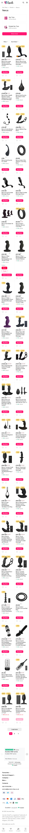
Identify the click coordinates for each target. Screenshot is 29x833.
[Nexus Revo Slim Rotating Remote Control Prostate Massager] (21, 322)
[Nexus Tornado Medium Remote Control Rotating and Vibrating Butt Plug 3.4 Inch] (21, 562)
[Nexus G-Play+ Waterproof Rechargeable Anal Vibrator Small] (7, 246)
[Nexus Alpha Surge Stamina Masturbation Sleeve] (7, 664)
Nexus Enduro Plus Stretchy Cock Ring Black (21, 161)
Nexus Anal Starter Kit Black (7, 224)
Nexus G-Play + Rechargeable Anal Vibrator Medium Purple (7, 334)
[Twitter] (8, 792)
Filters (5, 41)
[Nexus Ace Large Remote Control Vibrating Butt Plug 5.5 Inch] (7, 51)
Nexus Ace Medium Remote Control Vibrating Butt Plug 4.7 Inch (7, 710)
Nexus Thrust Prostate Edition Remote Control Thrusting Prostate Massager (21, 539)
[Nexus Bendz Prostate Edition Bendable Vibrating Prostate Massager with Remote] (7, 526)
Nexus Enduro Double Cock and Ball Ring (21, 608)
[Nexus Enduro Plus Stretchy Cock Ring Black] (21, 150)
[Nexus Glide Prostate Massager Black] (21, 182)
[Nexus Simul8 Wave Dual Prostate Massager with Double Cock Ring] (7, 562)
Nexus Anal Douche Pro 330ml (7, 160)
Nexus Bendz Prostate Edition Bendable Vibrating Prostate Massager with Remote (7, 539)
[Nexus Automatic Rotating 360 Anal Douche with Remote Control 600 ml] (21, 664)
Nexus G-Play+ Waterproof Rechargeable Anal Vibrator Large (21, 300)
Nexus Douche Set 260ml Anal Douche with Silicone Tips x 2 (21, 401)
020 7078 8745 (6, 786)
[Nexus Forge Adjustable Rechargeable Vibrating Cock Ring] (7, 492)
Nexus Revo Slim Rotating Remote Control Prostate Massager (20, 334)
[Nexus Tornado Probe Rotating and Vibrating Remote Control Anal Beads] (7, 597)
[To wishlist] (3, 75)
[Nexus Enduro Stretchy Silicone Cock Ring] (21, 213)
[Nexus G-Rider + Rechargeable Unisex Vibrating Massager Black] (7, 288)
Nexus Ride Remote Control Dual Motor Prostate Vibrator (21, 436)
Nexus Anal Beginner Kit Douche (7, 435)
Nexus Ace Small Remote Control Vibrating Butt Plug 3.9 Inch (21, 710)
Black (4, 268)
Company (5, 777)
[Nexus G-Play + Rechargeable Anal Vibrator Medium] (21, 246)
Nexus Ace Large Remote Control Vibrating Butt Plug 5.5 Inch (6, 63)
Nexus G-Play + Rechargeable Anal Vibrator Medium (21, 257)
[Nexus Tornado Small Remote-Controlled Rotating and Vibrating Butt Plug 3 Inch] (7, 457)
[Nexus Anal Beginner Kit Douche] (7, 425)
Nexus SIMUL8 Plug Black (21, 129)
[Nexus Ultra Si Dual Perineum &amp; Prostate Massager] (21, 51)
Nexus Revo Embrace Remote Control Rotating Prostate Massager (21, 368)
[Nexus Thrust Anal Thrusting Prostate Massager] (21, 457)
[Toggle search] (23, 2)
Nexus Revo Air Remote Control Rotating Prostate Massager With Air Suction (6, 402)
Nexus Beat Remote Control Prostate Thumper (7, 367)
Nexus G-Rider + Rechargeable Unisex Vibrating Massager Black (7, 300)
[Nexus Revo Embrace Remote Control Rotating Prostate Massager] (21, 356)
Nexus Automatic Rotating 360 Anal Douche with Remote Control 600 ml (21, 677)
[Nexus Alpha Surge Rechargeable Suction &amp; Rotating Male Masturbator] (7, 631)
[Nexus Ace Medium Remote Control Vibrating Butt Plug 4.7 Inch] (7, 698)
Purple (4, 271)
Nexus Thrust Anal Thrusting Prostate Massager (21, 469)
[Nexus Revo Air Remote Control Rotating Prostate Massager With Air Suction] (7, 389)
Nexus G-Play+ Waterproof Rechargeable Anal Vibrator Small (7, 258)
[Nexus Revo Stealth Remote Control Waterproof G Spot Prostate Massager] (7, 85)
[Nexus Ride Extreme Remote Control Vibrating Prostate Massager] (21, 492)
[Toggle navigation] (2, 2)
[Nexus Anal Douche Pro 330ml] (7, 150)
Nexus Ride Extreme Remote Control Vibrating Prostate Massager (21, 504)
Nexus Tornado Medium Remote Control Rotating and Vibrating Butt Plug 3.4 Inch (21, 574)
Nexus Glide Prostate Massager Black (21, 193)
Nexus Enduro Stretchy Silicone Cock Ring (20, 225)
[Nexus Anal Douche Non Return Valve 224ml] (21, 85)
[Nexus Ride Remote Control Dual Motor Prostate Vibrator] (21, 425)
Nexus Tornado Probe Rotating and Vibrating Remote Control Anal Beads (7, 609)
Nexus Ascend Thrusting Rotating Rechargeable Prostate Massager (21, 643)
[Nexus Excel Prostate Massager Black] (7, 182)
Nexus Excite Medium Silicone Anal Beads (7, 129)
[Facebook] (4, 792)
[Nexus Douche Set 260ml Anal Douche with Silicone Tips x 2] (21, 389)
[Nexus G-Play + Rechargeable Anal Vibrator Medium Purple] (7, 322)
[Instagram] (12, 792)
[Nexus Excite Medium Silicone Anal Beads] (7, 119)
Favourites (5, 772)
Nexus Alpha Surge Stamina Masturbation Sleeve (7, 676)
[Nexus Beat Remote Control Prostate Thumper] (7, 356)
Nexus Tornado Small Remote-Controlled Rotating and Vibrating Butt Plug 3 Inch (7, 470)
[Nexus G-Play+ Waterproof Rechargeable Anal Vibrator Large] (21, 288)
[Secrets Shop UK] (8, 2)
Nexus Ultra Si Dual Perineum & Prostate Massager (21, 63)
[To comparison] (6, 75)
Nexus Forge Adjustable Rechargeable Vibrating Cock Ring (7, 504)
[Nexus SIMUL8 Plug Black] (21, 119)
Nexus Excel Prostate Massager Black (7, 193)
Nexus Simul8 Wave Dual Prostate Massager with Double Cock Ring (7, 574)
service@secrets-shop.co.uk (10, 789)
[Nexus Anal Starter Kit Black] (7, 213)
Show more (14, 34)
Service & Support (8, 775)
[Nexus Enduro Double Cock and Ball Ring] (21, 597)
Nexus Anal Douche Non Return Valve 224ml (21, 97)
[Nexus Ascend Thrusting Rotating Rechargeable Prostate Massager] (21, 631)
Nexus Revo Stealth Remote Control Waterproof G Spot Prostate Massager (7, 97)
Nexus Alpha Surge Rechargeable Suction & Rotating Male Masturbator (7, 643)
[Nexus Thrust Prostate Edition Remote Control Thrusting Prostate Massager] (21, 526)
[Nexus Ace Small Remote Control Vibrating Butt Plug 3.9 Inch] (21, 698)
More (4, 780)
